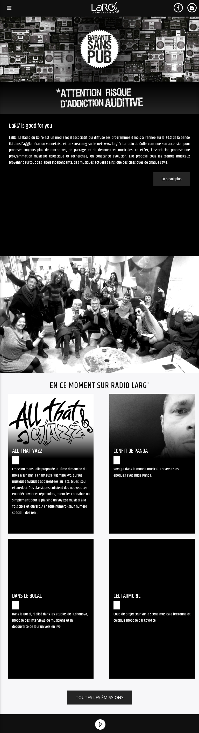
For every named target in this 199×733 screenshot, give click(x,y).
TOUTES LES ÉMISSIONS (100, 697)
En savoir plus (172, 179)
